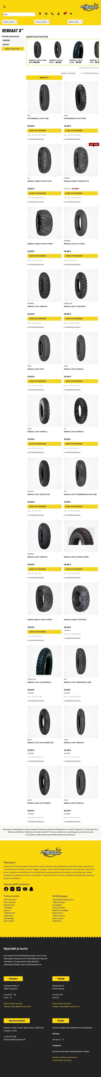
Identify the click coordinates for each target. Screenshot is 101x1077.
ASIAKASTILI (57, 921)
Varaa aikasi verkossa (61, 1060)
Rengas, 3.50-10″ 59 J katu (74, 244)
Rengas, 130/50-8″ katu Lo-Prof (40, 244)
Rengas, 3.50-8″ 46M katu (37, 306)
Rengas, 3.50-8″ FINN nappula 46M (77, 682)
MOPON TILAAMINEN (60, 910)
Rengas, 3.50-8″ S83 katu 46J (38, 494)
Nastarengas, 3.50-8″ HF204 (75, 118)
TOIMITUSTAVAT (58, 916)
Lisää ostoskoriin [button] (37, 130)
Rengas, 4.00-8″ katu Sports (38, 803)
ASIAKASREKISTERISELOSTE (63, 900)
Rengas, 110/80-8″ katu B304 (75, 620)
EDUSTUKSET (9, 921)
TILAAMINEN (57, 905)
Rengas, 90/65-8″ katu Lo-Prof (39, 620)
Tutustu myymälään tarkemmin (17, 1006)
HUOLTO (7, 910)
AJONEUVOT (8, 916)
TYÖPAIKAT (8, 908)
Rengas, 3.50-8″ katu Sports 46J (40, 743)
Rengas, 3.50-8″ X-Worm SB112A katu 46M (80, 494)
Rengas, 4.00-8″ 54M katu (74, 743)
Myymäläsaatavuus (36, 139)
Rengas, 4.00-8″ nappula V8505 (76, 557)
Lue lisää (67, 630)
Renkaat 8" (44, 78)
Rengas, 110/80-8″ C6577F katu (39, 181)
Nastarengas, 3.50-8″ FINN (38, 118)
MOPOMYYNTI (9, 905)
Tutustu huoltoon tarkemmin (64, 1057)
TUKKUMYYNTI (9, 913)
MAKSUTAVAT (57, 913)
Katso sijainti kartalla (13, 1003)
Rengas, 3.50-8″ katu (35, 369)
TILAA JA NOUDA (58, 908)
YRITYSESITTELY (10, 900)
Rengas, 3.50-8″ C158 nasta (75, 306)
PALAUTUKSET (58, 918)
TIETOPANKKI (9, 918)
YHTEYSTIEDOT (10, 902)
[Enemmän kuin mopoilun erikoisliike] (87, 7)
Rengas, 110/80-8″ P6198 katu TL (76, 181)
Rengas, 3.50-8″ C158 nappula (39, 682)
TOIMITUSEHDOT (59, 902)
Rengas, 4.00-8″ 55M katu (37, 557)
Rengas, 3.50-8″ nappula (74, 369)
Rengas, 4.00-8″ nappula (74, 803)
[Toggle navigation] (5, 7)
